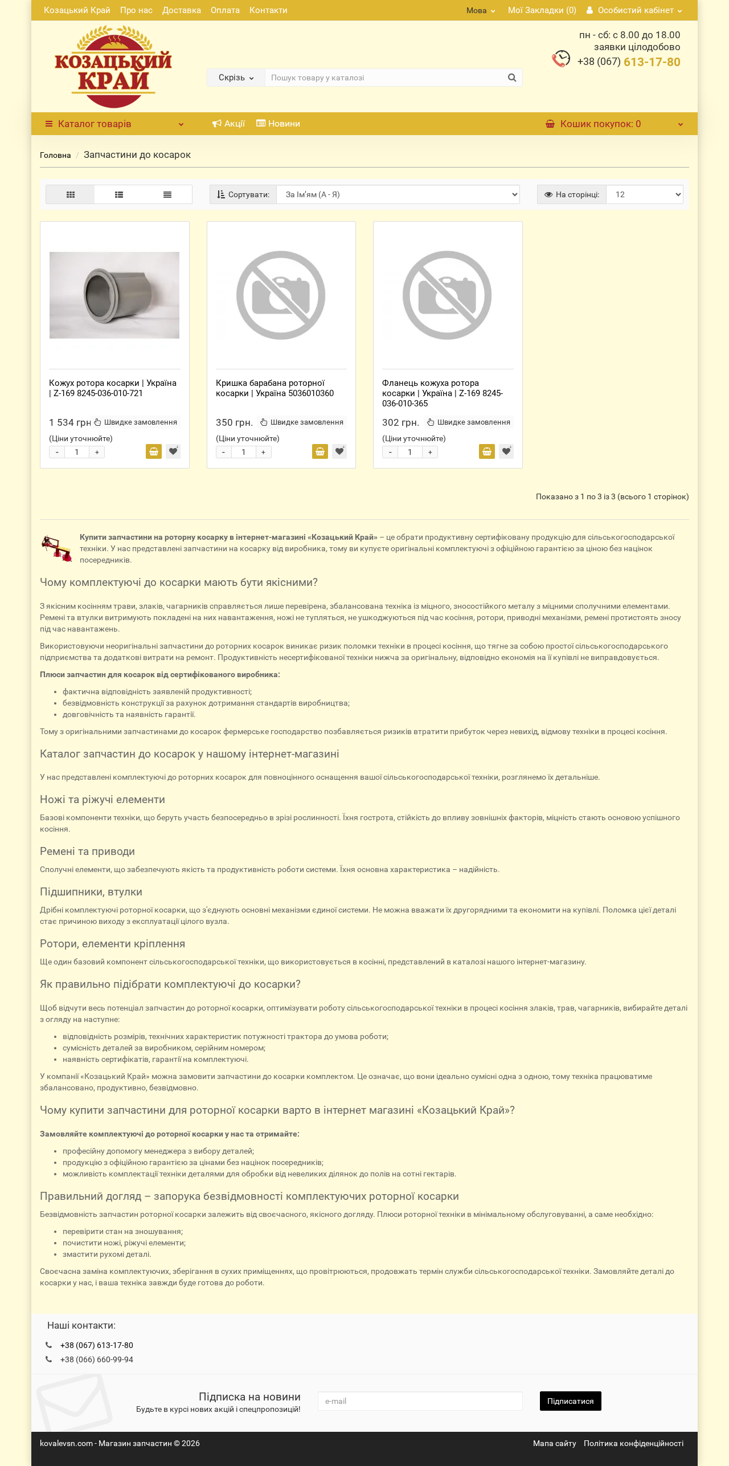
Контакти (268, 10)
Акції (234, 123)
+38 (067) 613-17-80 (96, 1345)
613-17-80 (629, 62)
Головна (55, 155)
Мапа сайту (554, 1443)
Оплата (225, 10)
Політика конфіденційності (633, 1443)
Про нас (136, 10)
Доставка (181, 10)
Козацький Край (77, 10)
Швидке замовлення (140, 422)
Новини (284, 123)
